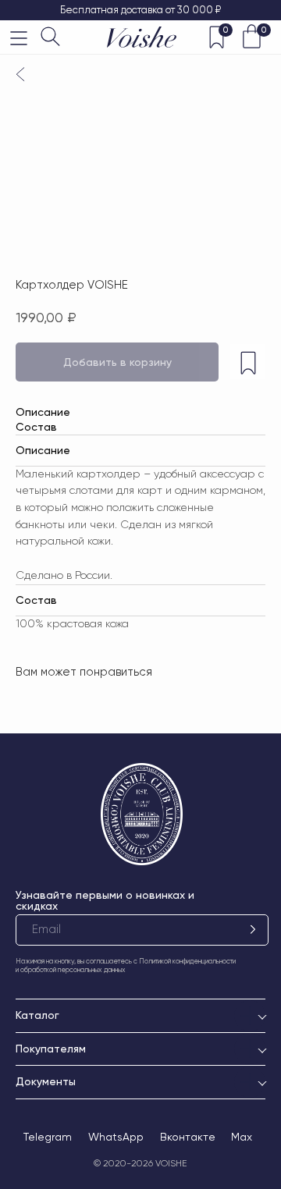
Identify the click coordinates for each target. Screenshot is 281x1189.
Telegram (47, 1136)
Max (241, 1136)
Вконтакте (187, 1136)
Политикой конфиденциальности (187, 961)
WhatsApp (116, 1136)
